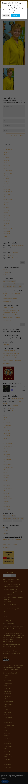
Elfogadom (15, 15)
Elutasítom (6, 15)
